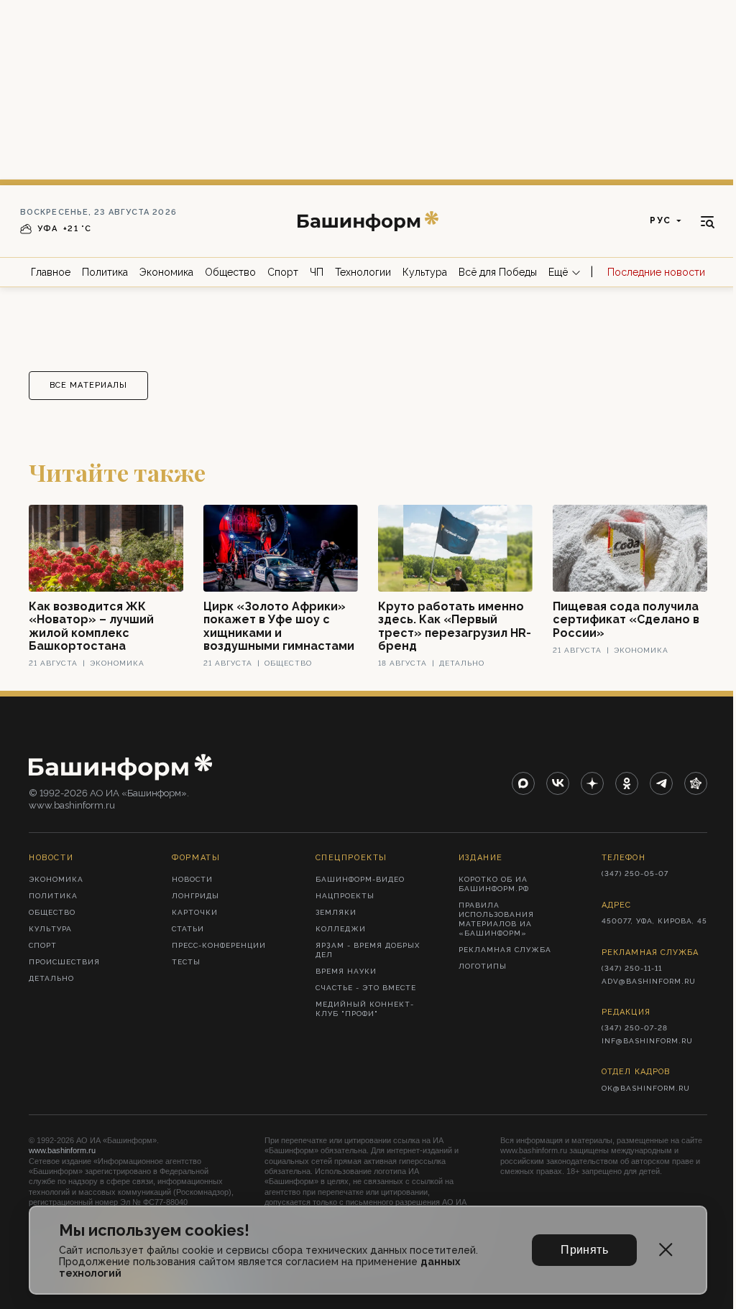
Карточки (195, 912)
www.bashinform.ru (62, 1150)
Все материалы (88, 385)
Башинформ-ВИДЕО (360, 879)
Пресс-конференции (219, 945)
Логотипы (483, 966)
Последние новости (656, 272)
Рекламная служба (505, 950)
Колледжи (341, 929)
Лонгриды (195, 896)
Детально (51, 978)
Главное (50, 272)
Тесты (186, 962)
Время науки (346, 971)
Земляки (336, 912)
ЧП (316, 272)
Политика (105, 272)
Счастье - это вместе (366, 988)
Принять (584, 1250)
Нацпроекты (345, 896)
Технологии (363, 272)
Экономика (166, 272)
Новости (192, 879)
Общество (230, 272)
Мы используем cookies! (154, 1230)
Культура (424, 272)
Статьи (188, 929)
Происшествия (64, 962)
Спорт (282, 272)
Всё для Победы (498, 272)
